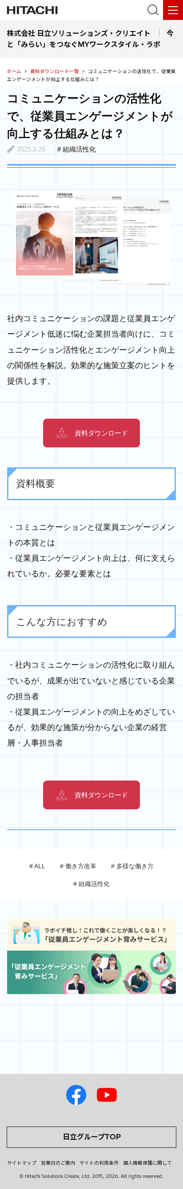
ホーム (14, 71)
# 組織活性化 (91, 883)
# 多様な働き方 (132, 866)
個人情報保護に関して (147, 1163)
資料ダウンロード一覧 (54, 71)
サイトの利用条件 (99, 1163)
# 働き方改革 (78, 866)
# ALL (37, 866)
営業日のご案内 (58, 1163)
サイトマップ (21, 1163)
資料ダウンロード (101, 433)
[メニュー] (173, 10)
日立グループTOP (92, 1136)
